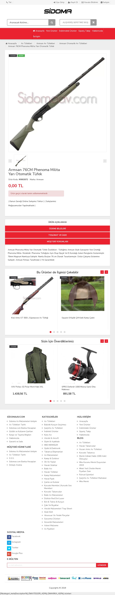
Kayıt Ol (74, 2)
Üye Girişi (60, 2)
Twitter (14, 547)
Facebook (15, 536)
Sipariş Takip (84, 30)
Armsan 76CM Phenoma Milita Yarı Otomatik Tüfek (31, 46)
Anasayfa (39, 30)
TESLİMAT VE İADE (57, 235)
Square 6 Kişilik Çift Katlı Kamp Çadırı (78, 317)
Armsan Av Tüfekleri (45, 43)
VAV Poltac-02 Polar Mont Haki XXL (27, 386)
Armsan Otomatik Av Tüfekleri (73, 43)
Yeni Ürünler (51, 30)
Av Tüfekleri (26, 43)
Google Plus (17, 553)
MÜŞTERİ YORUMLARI (57, 241)
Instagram (16, 542)
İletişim (105, 2)
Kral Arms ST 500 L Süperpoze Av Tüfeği (29, 317)
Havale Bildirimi (91, 2)
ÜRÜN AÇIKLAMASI (57, 222)
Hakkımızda (97, 30)
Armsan (40, 179)
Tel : (10, 2)
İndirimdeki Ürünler (68, 30)
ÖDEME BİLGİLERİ (57, 228)
